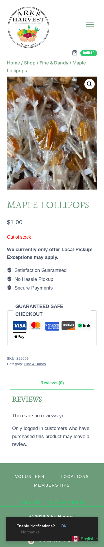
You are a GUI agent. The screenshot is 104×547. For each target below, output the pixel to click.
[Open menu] (90, 24)
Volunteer (30, 476)
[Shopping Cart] (74, 52)
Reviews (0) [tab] (52, 382)
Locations (75, 476)
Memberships (52, 485)
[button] (89, 84)
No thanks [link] (30, 532)
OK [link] (63, 526)
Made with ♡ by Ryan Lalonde (52, 502)
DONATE (88, 53)
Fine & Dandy (35, 364)
